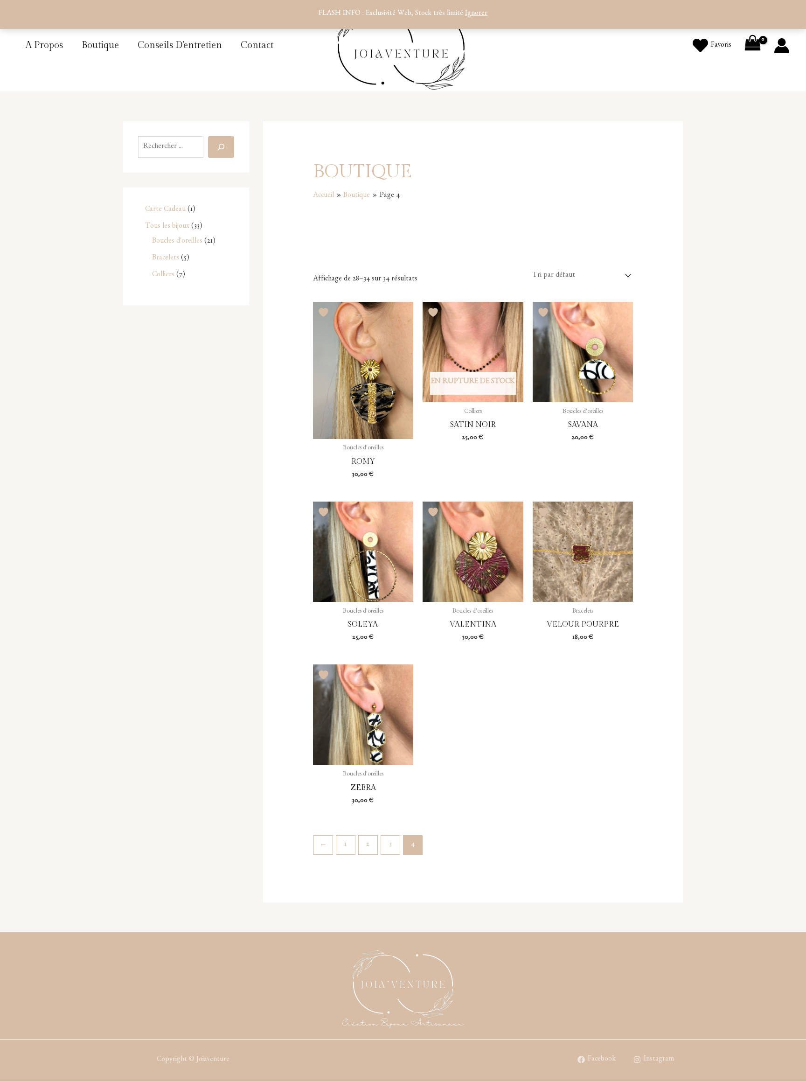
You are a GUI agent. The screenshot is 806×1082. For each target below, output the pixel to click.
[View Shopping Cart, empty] (752, 46)
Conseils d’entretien (180, 45)
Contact (257, 45)
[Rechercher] (221, 147)
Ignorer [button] (476, 14)
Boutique (100, 45)
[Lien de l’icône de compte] (782, 46)
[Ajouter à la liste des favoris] (325, 312)
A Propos (44, 45)
